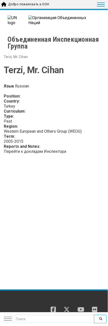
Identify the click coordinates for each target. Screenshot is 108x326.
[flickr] (94, 310)
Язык (9, 86)
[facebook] (53, 310)
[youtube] (80, 310)
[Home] (25, 304)
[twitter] (67, 310)
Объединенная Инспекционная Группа (53, 42)
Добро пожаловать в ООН (28, 4)
